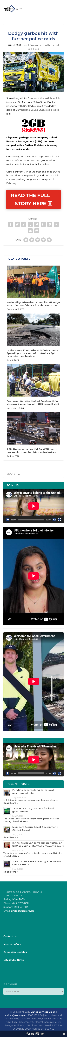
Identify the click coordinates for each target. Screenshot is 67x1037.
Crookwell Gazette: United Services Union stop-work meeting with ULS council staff (33, 403)
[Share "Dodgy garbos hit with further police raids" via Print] (37, 231)
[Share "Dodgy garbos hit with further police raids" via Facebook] (10, 224)
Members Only (12, 944)
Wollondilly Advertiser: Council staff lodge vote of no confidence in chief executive (33, 304)
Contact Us (9, 936)
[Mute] (54, 519)
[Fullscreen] (59, 519)
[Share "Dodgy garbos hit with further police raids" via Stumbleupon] (56, 224)
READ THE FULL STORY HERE (30, 199)
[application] (33, 506)
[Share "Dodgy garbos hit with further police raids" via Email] (30, 231)
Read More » (10, 802)
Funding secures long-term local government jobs (33, 792)
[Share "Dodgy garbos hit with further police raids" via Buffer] (50, 224)
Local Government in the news (40, 45)
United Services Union (43, 1012)
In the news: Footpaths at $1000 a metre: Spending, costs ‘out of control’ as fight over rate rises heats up (33, 353)
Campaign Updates (15, 952)
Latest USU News (13, 959)
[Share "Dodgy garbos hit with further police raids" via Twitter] (17, 224)
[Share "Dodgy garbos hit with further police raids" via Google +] (23, 224)
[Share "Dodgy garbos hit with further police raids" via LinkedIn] (43, 224)
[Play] (7, 519)
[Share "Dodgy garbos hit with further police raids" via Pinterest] (37, 224)
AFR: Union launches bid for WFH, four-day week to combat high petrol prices (32, 451)
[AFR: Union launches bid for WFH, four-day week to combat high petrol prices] (33, 428)
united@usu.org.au (22, 910)
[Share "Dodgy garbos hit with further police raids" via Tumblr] (30, 224)
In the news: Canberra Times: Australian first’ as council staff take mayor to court (38, 844)
